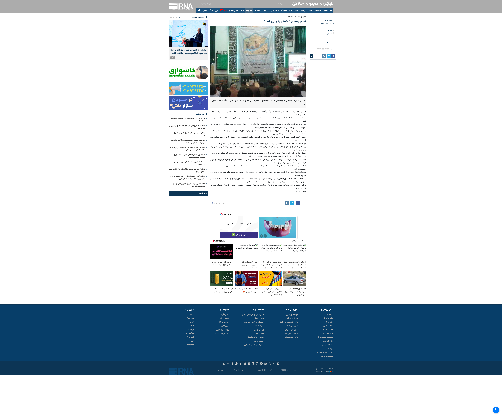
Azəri (191, 326)
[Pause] (261, 236)
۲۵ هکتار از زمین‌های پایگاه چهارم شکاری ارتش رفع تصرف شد (187, 127)
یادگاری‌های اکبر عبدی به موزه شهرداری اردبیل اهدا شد (187, 134)
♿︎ (496, 409)
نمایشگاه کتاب (258, 326)
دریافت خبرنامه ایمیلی (325, 352)
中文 (192, 314)
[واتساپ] (224, 364)
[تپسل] (221, 214)
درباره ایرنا (329, 314)
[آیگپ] (257, 364)
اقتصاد (310, 10)
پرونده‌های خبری (292, 314)
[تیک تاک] (236, 364)
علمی (264, 10)
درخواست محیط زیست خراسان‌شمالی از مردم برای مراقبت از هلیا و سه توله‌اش (187, 148)
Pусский (190, 337)
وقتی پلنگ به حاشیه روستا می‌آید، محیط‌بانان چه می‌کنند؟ (188, 119)
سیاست (318, 10)
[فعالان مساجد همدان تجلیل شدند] (258, 61)
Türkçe (191, 329)
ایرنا (312, 4)
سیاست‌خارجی (274, 10)
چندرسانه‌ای (233, 10)
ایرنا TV (223, 10)
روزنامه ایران (224, 318)
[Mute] (265, 236)
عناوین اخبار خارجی (291, 329)
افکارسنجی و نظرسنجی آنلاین (253, 314)
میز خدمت (329, 348)
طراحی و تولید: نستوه (322, 371)
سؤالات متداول (328, 326)
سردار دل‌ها (259, 318)
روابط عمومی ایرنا (327, 333)
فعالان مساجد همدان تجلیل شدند (285, 21)
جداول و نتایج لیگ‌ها (256, 337)
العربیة (191, 322)
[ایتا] (253, 364)
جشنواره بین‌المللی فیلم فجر (254, 322)
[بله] (261, 364)
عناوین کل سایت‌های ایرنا (289, 322)
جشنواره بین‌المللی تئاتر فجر (254, 345)
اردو (192, 341)
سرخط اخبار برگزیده (291, 318)
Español (190, 333)
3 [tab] (173, 17)
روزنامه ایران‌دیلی (222, 329)
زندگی (211, 10)
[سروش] (249, 364)
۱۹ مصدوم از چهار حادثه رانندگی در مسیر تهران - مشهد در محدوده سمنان (189, 156)
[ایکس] (274, 364)
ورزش (303, 10)
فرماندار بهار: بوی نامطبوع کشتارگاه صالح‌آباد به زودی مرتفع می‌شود (187, 170)
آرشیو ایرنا (329, 322)
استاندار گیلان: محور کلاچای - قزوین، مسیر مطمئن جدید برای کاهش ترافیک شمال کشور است (187, 177)
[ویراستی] (245, 364)
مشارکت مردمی (327, 345)
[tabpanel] (188, 40)
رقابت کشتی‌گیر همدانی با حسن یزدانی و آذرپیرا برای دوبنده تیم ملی (188, 185)
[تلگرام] (278, 364)
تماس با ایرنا (328, 318)
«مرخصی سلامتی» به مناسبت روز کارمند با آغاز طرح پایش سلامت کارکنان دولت (187, 141)
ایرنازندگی (225, 314)
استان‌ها (249, 10)
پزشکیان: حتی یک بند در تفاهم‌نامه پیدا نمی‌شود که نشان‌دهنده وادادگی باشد (188, 51)
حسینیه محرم (259, 341)
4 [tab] (171, 17)
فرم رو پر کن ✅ (239, 235)
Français (190, 345)
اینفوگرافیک (259, 333)
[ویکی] (228, 364)
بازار (216, 10)
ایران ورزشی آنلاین (222, 333)
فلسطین (258, 10)
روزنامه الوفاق (224, 322)
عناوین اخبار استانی (291, 326)
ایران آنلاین (225, 326)
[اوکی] (232, 364)
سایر (205, 10)
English (190, 318)
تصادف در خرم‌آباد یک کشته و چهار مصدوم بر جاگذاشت (189, 163)
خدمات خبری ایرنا (327, 356)
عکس (242, 10)
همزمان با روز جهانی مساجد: (296, 16)
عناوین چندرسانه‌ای (291, 337)
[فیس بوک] (240, 364)
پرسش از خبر (259, 329)
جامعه (291, 10)
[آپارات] (265, 364)
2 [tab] (176, 17)
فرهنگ (284, 10)
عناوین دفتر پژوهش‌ (291, 333)
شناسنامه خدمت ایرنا (325, 337)
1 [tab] (179, 17)
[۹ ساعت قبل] (188, 33)
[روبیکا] (270, 364)
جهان (297, 10)
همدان (329, 34)
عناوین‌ (325, 10)
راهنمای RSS (328, 329)
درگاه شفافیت (328, 341)
